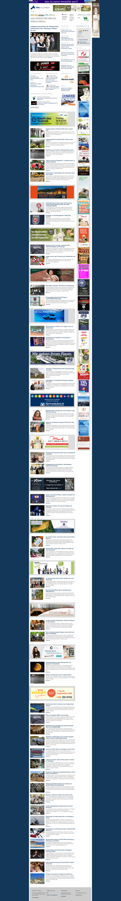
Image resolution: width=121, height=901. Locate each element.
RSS (47, 892)
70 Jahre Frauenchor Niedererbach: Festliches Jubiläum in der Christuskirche (60, 621)
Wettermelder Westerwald (84, 43)
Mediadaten (72, 15)
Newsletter (64, 19)
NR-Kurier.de (64, 17)
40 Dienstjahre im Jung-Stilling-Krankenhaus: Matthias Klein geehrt (59, 381)
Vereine (46, 14)
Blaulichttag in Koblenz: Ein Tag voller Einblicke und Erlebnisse (59, 506)
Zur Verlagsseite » (35, 897)
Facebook (65, 14)
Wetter (54, 17)
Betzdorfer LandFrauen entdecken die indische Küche (59, 795)
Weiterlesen (50, 57)
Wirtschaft (41, 14)
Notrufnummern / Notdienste (66, 88)
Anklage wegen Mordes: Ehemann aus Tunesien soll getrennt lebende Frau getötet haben (59, 784)
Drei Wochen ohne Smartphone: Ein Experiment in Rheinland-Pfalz (58, 338)
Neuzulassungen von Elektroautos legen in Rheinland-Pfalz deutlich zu (60, 829)
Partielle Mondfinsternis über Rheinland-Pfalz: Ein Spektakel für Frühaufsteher (58, 663)
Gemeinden (50, 17)
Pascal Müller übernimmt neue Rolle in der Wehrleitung (59, 285)
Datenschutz (72, 17)
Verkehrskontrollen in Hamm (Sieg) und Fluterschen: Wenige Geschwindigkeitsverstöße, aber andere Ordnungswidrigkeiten (59, 204)
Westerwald (34, 20)
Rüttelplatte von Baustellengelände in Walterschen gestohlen (58, 216)
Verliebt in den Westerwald (52, 895)
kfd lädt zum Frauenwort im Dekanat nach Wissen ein (59, 874)
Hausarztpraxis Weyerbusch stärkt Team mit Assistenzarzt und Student (68, 54)
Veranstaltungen (39, 17)
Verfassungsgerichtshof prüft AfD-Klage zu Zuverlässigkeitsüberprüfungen (56, 298)
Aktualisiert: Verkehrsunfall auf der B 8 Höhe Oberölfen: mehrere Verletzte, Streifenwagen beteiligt (60, 737)
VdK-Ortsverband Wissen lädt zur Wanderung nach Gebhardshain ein (58, 590)
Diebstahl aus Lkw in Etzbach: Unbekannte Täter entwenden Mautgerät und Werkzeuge (58, 246)
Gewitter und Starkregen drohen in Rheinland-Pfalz (58, 675)
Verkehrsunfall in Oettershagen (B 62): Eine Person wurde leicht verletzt (67, 38)
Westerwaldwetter (82, 42)
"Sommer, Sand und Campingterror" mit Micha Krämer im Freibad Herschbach (60, 161)
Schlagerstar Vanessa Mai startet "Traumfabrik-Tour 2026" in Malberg (52, 88)
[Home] (31, 11)
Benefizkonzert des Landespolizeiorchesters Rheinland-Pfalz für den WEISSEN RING (60, 726)
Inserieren (71, 14)
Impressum (72, 19)
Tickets (79, 17)
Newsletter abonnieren (65, 90)
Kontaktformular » (79, 895)
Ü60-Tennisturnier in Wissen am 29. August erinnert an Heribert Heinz (59, 327)
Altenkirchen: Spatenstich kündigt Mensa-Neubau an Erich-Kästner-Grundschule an (60, 772)
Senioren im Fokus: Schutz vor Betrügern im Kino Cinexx (60, 749)
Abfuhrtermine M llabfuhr (66, 89)
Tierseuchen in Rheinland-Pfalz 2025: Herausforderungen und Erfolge (60, 369)
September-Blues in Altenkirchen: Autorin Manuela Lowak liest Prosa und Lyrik (60, 411)
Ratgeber (45, 17)
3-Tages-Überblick (83, 39)
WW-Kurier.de (64, 16)
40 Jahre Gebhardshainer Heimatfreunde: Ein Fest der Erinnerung (59, 806)
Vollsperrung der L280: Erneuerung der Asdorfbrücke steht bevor (68, 31)
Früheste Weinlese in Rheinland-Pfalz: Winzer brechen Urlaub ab (59, 140)
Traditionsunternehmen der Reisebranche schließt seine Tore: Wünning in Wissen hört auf (44, 28)
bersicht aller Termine (34, 107)
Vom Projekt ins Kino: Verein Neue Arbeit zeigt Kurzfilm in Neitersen (60, 537)
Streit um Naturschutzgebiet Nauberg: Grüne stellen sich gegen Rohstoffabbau (60, 632)
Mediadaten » (63, 896)
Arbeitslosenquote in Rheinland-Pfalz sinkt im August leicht (59, 129)
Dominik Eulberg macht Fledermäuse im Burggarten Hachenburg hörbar (59, 850)
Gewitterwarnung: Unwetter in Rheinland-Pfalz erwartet (60, 150)
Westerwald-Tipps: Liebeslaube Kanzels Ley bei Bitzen (36, 78)
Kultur (50, 14)
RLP (54, 14)
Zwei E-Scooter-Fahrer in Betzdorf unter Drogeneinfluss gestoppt (60, 704)
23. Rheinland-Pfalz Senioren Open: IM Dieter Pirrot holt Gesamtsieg (60, 579)
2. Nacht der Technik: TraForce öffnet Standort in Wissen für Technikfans (60, 760)
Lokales (32, 17)
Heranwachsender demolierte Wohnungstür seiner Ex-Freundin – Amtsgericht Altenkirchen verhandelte (52, 79)
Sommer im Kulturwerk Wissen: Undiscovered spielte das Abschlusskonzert (60, 495)
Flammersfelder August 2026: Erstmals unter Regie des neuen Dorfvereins (59, 549)
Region (32, 14)
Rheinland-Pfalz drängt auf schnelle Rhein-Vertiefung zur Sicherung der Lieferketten (60, 840)
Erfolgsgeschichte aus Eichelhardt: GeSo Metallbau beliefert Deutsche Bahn (67, 67)
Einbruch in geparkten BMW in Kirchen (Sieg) (57, 715)
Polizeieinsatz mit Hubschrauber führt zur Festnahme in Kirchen (60, 817)
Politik (36, 14)
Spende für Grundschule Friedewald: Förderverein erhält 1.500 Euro (60, 423)
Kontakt (71, 20)
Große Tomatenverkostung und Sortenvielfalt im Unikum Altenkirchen (60, 863)
